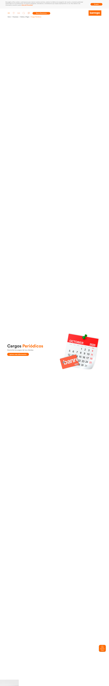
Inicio (9, 17)
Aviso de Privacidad (27, 5)
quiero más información (18, 354)
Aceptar (96, 4)
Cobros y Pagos (24, 17)
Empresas (15, 17)
